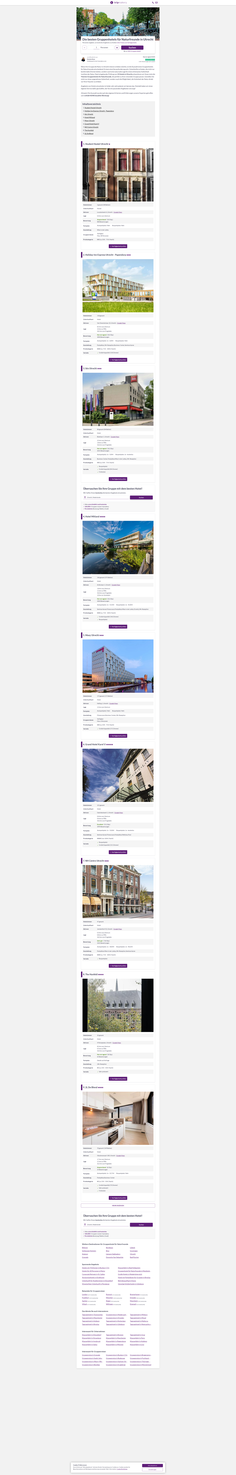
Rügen (108, 1301)
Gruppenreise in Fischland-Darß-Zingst (141, 1358)
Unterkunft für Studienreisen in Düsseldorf (97, 1281)
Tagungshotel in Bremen (114, 1335)
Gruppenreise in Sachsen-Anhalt (117, 1361)
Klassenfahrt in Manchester (116, 1338)
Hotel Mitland (90, 117)
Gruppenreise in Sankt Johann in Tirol (93, 1358)
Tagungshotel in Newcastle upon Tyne (141, 1324)
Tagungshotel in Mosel (138, 1318)
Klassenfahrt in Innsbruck (91, 1341)
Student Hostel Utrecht (93, 108)
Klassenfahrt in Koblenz (138, 1341)
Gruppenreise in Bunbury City (116, 1355)
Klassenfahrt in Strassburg (91, 1338)
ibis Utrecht (89, 114)
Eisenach (133, 1304)
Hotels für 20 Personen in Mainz (93, 1271)
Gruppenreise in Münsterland (140, 1365)
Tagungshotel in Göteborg (115, 1324)
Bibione (85, 1248)
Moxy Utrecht (90, 121)
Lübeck (132, 1248)
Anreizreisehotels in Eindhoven (93, 1277)
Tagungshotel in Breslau (90, 1324)
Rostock (109, 1294)
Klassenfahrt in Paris (137, 1338)
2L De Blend (89, 134)
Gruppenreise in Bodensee (115, 1358)
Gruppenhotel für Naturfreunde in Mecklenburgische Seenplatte (135, 1271)
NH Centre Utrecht (91, 127)
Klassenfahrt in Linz (137, 1344)
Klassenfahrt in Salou (89, 1344)
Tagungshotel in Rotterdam (116, 1321)
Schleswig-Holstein (89, 1251)
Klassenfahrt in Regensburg (116, 1341)
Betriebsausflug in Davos (127, 1281)
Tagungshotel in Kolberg (90, 1321)
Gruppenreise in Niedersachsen (117, 1315)
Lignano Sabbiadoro (113, 1254)
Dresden (133, 1298)
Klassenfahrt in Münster (114, 1344)
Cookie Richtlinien (122, 1469)
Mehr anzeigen (118, 1205)
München (109, 1298)
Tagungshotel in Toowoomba (92, 1315)
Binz (107, 1251)
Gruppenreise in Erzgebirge (115, 1365)
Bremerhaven (135, 1294)
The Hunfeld (89, 130)
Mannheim (134, 1301)
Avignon (85, 1254)
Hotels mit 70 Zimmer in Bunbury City (95, 1268)
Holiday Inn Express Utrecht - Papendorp (99, 111)
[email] (156, 2)
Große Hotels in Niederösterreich (130, 1274)
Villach (84, 1304)
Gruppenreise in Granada (91, 1355)
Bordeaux (109, 1248)
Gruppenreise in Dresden (115, 1318)
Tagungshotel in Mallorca (139, 1321)
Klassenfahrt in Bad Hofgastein (129, 1268)
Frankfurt (85, 1298)
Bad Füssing (134, 1257)
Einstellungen (152, 1469)
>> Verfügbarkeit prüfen (118, 246)
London (84, 1294)
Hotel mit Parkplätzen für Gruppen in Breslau (134, 1277)
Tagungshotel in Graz (137, 1335)
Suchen (132, 47)
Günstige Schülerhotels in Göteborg (131, 1284)
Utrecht (133, 1254)
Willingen (109, 1304)
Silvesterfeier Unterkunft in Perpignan (95, 1284)
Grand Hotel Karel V (92, 124)
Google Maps (118, 212)
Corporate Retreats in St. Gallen (93, 1274)
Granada (85, 1257)
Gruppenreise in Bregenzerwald (141, 1355)
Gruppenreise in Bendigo (91, 1365)
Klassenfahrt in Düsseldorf (91, 1335)
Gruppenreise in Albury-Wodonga (93, 1361)
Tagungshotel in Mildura (138, 1315)
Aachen (84, 1301)
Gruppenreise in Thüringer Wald (141, 1361)
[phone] (153, 2)
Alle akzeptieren (152, 1465)
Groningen (134, 1251)
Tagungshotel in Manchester (92, 1318)
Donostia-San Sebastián (114, 1257)
